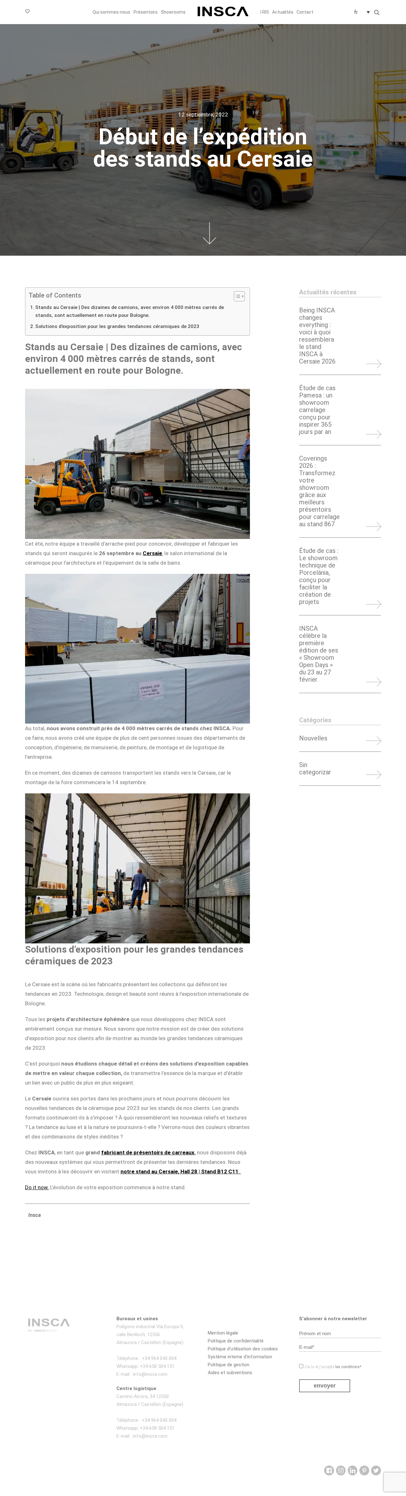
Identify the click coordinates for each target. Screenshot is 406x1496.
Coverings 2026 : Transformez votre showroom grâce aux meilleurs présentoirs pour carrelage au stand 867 (319, 491)
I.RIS (264, 12)
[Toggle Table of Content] (236, 296)
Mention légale (223, 1333)
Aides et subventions (230, 1372)
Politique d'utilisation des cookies (243, 1349)
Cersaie (152, 553)
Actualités (282, 12)
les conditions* (348, 1367)
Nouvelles (313, 738)
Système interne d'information (240, 1357)
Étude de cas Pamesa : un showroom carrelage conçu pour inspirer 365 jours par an (317, 410)
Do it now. (37, 1187)
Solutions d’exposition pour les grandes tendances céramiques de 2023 (117, 326)
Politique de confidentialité (236, 1341)
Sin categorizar (315, 768)
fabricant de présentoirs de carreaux (147, 1152)
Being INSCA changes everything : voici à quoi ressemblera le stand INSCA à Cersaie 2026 (317, 336)
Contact (305, 12)
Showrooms (173, 12)
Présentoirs (146, 12)
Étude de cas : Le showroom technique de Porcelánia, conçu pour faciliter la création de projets (318, 576)
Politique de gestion (228, 1365)
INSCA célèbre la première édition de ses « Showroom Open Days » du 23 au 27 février (318, 654)
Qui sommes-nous (111, 12)
